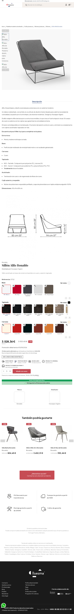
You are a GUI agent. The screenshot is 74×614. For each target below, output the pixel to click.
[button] (37, 475)
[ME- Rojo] (16, 289)
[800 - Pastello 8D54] (27, 308)
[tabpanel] (12, 439)
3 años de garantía (54, 508)
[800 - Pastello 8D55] (38, 308)
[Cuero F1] (6, 328)
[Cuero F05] (16, 328)
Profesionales (6, 587)
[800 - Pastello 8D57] (59, 308)
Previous (5, 30)
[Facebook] (52, 581)
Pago (26, 587)
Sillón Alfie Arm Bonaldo (34, 448)
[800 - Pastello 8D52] (6, 308)
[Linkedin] (60, 581)
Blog (3, 589)
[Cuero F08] (38, 328)
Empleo (4, 591)
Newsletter (5, 593)
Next (5, 69)
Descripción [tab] (37, 101)
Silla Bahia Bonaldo (8, 448)
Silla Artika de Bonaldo (59, 448)
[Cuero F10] (59, 328)
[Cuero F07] (27, 328)
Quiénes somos (6, 585)
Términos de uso (30, 585)
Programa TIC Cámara (32, 593)
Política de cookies (31, 591)
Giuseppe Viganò (16, 269)
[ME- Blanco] (6, 289)
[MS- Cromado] (38, 289)
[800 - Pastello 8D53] (16, 308)
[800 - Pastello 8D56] (48, 308)
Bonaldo (4, 262)
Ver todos (63, 283)
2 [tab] (38, 458)
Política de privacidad (31, 583)
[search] (26, 5)
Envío (27, 589)
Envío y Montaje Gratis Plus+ (37, 380)
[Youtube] (68, 581)
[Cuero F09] (48, 328)
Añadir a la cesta (21, 371)
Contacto (5, 583)
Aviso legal (5, 596)
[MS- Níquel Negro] (48, 289)
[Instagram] (64, 581)
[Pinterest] (56, 581)
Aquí (20, 131)
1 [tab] (36, 458)
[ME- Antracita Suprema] (27, 289)
